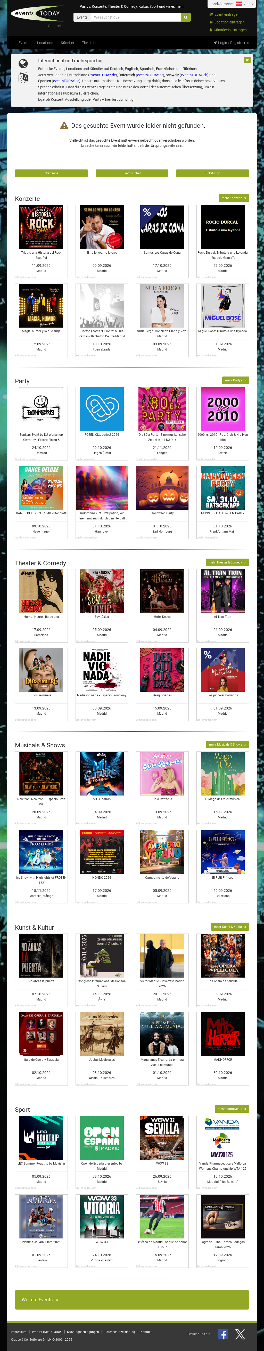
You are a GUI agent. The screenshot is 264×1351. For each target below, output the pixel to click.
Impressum (19, 1332)
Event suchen (132, 173)
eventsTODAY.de (102, 75)
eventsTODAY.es (66, 81)
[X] (240, 1334)
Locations (45, 43)
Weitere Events (39, 1299)
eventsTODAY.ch (194, 75)
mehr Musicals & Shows (226, 744)
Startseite (51, 173)
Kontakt (146, 1332)
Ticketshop (91, 43)
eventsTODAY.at (150, 75)
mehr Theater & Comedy (226, 562)
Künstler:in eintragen (229, 30)
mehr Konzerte (233, 198)
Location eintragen (229, 22)
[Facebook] (223, 1334)
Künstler (67, 43)
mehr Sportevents (231, 1109)
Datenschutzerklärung (119, 1332)
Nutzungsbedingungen (83, 1332)
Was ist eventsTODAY (47, 1332)
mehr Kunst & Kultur (229, 927)
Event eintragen (226, 14)
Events (24, 43)
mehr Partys (234, 380)
